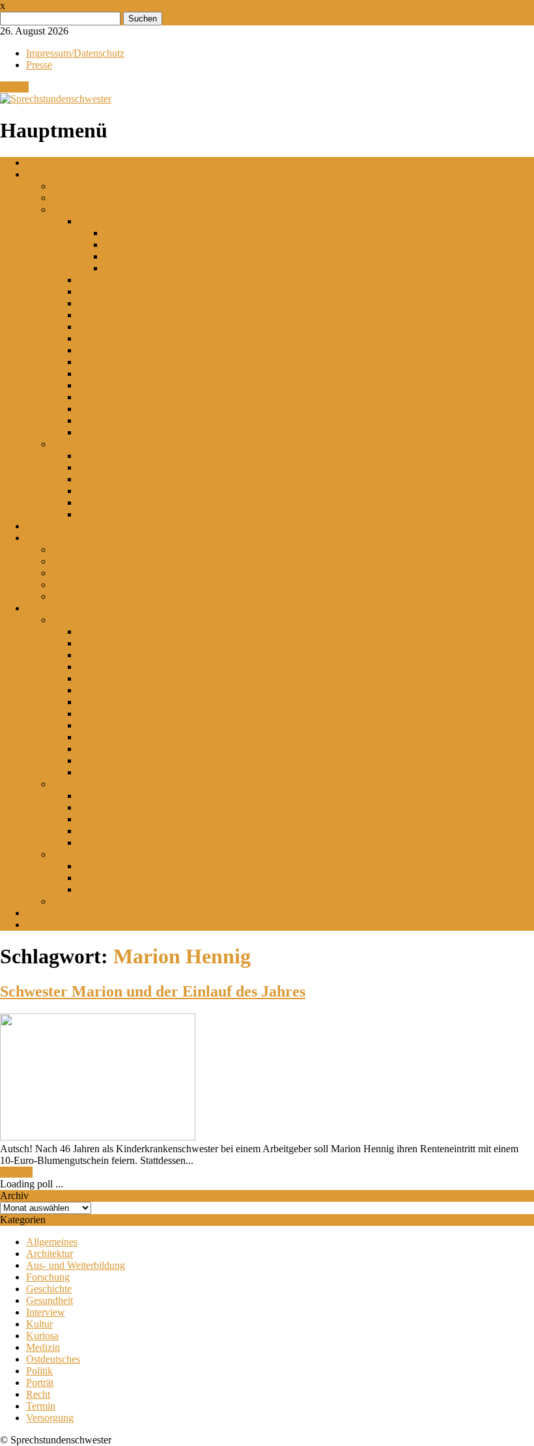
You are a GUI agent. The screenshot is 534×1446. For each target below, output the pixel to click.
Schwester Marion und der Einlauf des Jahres (152, 991)
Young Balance (109, 772)
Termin (40, 1405)
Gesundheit (49, 1300)
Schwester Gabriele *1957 (106, 572)
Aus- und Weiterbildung (75, 1265)
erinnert (41, 174)
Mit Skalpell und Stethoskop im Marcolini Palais (177, 631)
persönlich (47, 526)
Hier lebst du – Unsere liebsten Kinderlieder (168, 877)
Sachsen (95, 490)
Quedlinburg (104, 397)
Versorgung (50, 1417)
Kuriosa (16, 1172)
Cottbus (94, 279)
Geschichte (49, 1288)
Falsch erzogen (109, 678)
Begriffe (69, 185)
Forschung (48, 1277)
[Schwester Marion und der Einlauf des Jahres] (97, 1136)
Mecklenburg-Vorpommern (134, 479)
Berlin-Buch (129, 232)
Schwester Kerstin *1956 (104, 596)
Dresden (95, 291)
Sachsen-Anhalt (110, 502)
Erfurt (90, 314)
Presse (39, 64)
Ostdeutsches (53, 1359)
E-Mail (14, 86)
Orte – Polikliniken (91, 443)
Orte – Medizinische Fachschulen (121, 209)
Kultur (39, 1323)
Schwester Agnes (113, 795)
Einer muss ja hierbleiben (130, 713)
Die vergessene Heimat (125, 654)
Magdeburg (102, 361)
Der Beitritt (101, 842)
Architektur (49, 1253)
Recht (38, 1394)
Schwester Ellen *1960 (99, 561)
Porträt (39, 1382)
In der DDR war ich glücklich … (146, 666)
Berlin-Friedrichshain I (150, 244)
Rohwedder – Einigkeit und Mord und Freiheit (174, 819)
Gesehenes (74, 783)
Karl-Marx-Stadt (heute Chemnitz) (148, 338)
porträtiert (46, 537)
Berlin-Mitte (129, 268)
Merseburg (100, 373)
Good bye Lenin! (113, 830)
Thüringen (99, 514)
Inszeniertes (76, 901)
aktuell (39, 162)
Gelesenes (73, 619)
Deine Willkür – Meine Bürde (139, 737)
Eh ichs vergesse (112, 701)
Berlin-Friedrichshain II (152, 256)
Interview (45, 1312)
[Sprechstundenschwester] (55, 98)
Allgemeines (51, 1241)
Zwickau (96, 432)
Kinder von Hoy (112, 643)
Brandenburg (105, 467)
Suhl (87, 408)
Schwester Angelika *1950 (107, 584)
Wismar (93, 420)
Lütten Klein (104, 725)
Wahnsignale (104, 760)
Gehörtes (70, 854)
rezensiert (45, 608)
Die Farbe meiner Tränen (129, 866)
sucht (37, 912)
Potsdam (95, 385)
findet (37, 924)
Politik (39, 1370)
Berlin (91, 221)
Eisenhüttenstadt (111, 303)
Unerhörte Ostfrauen (120, 748)
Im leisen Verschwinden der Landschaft (159, 889)
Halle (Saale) (105, 326)
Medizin (43, 1347)
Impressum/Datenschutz (75, 53)
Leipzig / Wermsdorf (120, 350)
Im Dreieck (101, 807)
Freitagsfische (106, 690)
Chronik (69, 197)
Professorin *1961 (89, 549)
